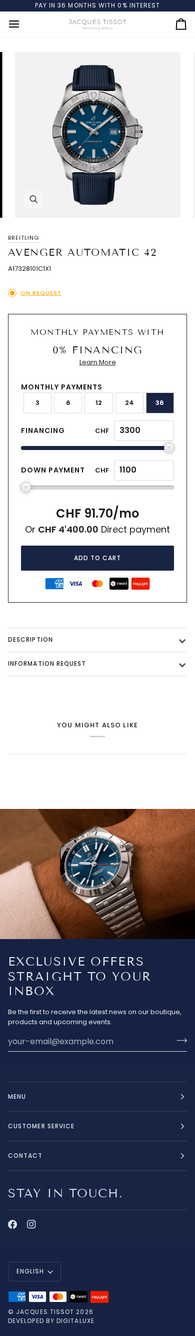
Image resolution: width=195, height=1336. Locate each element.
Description (30, 639)
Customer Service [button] (41, 1126)
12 (99, 402)
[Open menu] (23, 24)
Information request (47, 663)
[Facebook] (12, 1224)
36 (160, 402)
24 (129, 402)
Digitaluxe (75, 1320)
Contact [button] (25, 1155)
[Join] (178, 1040)
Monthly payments (61, 387)
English (30, 1271)
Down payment (53, 470)
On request (41, 293)
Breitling (23, 238)
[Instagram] (31, 1224)
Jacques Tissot (45, 1311)
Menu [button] (17, 1096)
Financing (43, 430)
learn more (98, 362)
